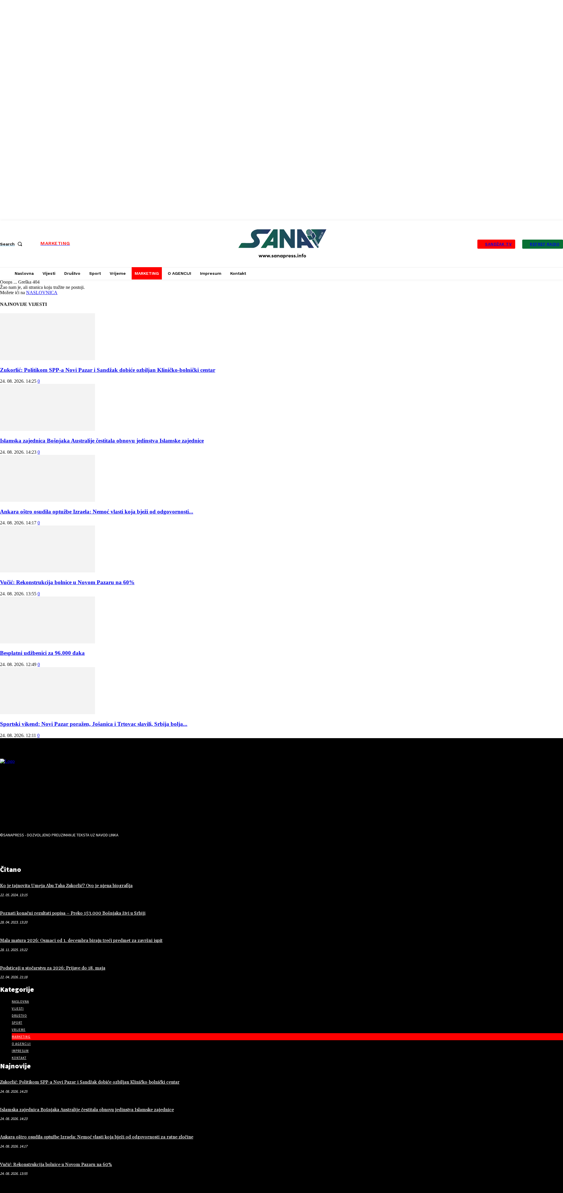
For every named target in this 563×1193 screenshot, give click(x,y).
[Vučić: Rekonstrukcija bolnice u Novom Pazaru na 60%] (47, 570)
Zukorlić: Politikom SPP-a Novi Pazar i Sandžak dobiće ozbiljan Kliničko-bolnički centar (107, 370)
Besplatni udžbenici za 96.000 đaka (42, 653)
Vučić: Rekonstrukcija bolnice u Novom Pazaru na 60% (67, 582)
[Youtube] (44, 850)
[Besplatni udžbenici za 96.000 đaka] (47, 641)
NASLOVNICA (41, 292)
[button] (12, 244)
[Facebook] (7, 850)
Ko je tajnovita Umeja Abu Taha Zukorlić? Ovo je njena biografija (66, 886)
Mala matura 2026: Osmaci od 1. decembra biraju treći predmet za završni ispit (81, 940)
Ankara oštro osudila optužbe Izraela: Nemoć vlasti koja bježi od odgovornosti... (96, 512)
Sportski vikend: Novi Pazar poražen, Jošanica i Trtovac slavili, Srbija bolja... (93, 724)
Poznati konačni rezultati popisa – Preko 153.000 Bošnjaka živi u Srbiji (72, 913)
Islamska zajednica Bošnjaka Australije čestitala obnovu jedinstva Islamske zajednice (102, 441)
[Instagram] (25, 850)
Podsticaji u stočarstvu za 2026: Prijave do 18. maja (52, 968)
